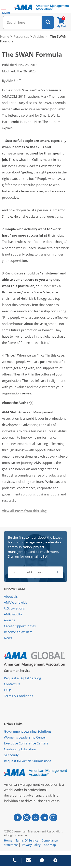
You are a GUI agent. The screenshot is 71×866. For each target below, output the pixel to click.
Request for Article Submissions (27, 761)
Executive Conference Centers (26, 743)
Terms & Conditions (18, 696)
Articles (38, 36)
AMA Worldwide (15, 602)
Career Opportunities (20, 626)
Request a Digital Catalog (22, 678)
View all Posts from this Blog (24, 511)
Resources (21, 36)
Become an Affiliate (18, 632)
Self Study (11, 755)
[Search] (48, 22)
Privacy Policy (31, 845)
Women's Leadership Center (25, 737)
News (8, 638)
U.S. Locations (14, 608)
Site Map (50, 845)
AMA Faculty (13, 614)
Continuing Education (20, 749)
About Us (11, 596)
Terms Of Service (27, 840)
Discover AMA (14, 589)
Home (4, 36)
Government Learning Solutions (27, 731)
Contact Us (12, 684)
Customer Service (17, 670)
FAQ (7, 690)
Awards (9, 620)
